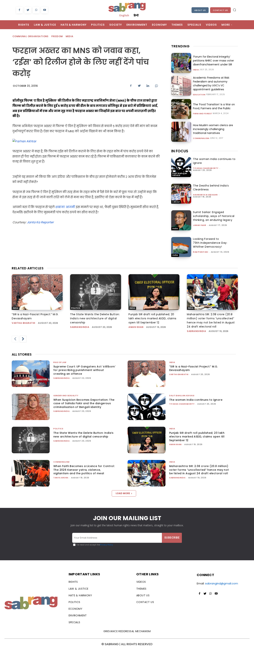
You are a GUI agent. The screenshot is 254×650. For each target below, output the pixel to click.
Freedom (57, 36)
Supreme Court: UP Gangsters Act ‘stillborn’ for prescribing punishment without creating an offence (84, 370)
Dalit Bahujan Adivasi (179, 174)
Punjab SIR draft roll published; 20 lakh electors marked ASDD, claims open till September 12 (152, 318)
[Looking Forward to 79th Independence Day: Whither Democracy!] (181, 247)
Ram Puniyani (200, 252)
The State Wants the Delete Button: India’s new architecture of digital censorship (95, 318)
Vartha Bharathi (23, 323)
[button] (234, 10)
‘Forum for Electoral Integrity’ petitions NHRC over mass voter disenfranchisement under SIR (213, 60)
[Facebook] (19, 10)
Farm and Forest (202, 114)
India (196, 70)
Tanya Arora (60, 477)
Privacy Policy (106, 544)
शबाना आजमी (65, 207)
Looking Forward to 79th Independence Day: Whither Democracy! (210, 243)
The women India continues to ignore (195, 400)
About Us (200, 10)
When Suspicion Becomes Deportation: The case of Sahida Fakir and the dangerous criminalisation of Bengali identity (84, 403)
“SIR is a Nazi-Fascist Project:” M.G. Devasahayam (193, 368)
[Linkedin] (148, 85)
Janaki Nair (199, 225)
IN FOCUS (179, 151)
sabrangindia (79, 327)
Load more (123, 493)
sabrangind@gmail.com (221, 583)
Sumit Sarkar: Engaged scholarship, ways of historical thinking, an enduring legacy (213, 216)
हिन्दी (136, 15)
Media (69, 36)
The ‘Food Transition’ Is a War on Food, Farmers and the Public (214, 106)
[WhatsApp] (36, 10)
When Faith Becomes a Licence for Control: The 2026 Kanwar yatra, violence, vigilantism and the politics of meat (84, 469)
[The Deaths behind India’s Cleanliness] (181, 194)
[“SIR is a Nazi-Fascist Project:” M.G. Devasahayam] (37, 292)
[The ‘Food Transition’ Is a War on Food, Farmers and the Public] (181, 109)
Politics (75, 308)
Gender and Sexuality (65, 395)
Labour (176, 201)
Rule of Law (59, 362)
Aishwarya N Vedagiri (205, 194)
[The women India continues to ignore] (181, 167)
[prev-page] (15, 339)
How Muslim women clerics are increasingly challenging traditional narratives (213, 129)
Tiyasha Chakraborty (205, 168)
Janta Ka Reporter (40, 222)
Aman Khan (136, 327)
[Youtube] (44, 10)
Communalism (201, 138)
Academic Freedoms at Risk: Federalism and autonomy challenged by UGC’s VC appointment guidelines (211, 83)
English (124, 15)
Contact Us (220, 10)
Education (199, 95)
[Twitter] (28, 10)
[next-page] (23, 339)
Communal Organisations (30, 36)
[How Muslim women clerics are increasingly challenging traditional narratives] (181, 132)
